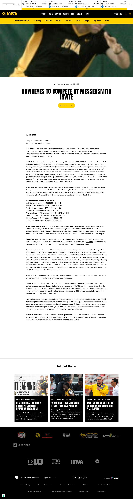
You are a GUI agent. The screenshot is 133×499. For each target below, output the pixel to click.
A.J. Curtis (89, 242)
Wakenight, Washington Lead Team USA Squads (65, 404)
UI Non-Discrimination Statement (60, 492)
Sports (43, 14)
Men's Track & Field (61, 84)
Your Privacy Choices (105, 485)
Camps (86, 21)
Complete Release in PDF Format (38, 141)
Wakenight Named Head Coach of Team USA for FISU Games (100, 406)
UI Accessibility (84, 492)
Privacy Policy (25, 485)
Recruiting (37, 21)
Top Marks (97, 21)
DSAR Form (86, 485)
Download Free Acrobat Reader (38, 143)
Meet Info (68, 21)
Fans (72, 14)
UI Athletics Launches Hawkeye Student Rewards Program (28, 406)
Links (34, 9)
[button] (130, 5)
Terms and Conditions (67, 485)
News (78, 21)
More (107, 21)
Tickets (50, 14)
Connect (66, 14)
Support (58, 14)
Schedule (48, 21)
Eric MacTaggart (32, 218)
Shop (87, 14)
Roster (58, 21)
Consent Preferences (45, 485)
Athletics (80, 14)
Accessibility (101, 492)
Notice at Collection (34, 492)
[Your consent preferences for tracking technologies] (3, 495)
